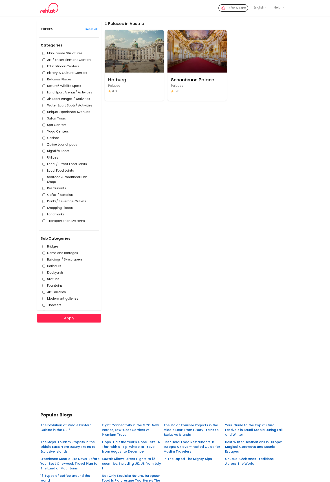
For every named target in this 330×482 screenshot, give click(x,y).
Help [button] (278, 7)
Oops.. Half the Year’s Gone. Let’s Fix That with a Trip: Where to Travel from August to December (131, 447)
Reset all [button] (91, 29)
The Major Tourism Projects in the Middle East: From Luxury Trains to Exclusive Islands (191, 430)
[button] (260, 7)
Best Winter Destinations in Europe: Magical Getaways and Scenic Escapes (253, 447)
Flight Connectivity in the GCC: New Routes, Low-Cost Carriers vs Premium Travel (130, 430)
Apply (69, 318)
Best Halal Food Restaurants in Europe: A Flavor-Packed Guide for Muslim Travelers (192, 447)
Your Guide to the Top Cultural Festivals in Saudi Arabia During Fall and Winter (254, 430)
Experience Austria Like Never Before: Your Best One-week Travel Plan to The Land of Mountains (70, 464)
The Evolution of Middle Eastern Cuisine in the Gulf (66, 427)
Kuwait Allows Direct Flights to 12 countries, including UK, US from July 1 (131, 464)
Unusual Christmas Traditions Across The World (249, 461)
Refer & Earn (236, 8)
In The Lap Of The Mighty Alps (188, 459)
